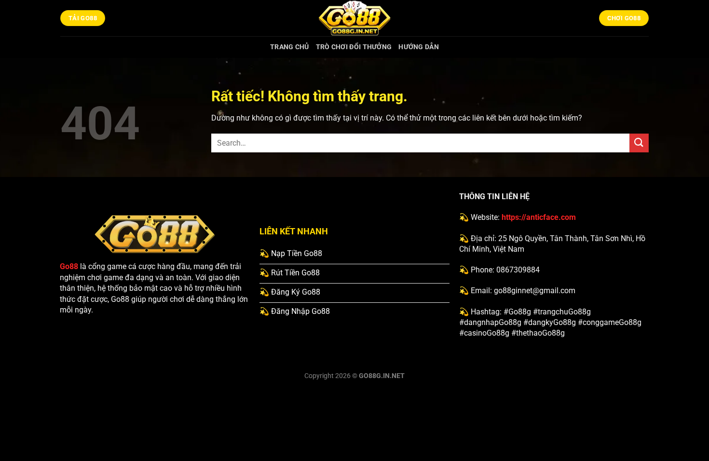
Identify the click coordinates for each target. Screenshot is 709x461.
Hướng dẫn (418, 47)
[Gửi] (639, 143)
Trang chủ (289, 47)
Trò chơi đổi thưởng (354, 47)
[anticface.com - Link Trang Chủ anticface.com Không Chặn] (354, 18)
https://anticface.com (539, 217)
